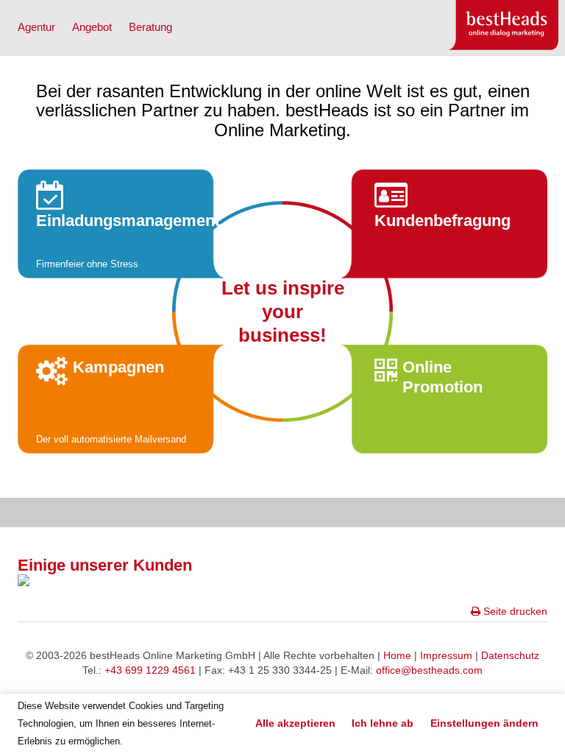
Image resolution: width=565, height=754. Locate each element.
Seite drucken (513, 611)
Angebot (92, 27)
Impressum (446, 655)
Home (397, 655)
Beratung (150, 27)
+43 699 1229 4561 (150, 670)
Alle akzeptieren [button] (295, 723)
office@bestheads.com (429, 670)
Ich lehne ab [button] (382, 723)
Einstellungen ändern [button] (484, 723)
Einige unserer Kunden (105, 565)
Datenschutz (510, 655)
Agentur (36, 27)
